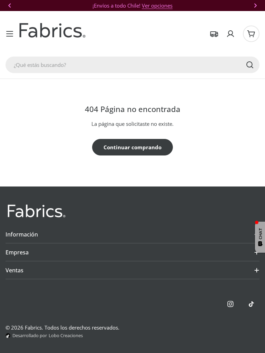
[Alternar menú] (10, 34)
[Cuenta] (230, 34)
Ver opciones (157, 5)
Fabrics (33, 327)
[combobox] (132, 65)
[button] (10, 5)
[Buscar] (250, 65)
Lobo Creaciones (66, 335)
